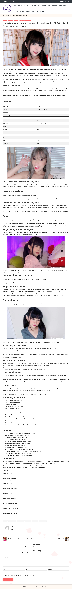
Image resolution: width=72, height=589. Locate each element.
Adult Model (10, 20)
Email (27, 569)
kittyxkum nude (35, 520)
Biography (16, 20)
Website (50, 569)
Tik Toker (29, 20)
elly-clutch (13, 92)
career (15, 77)
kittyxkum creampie (12, 520)
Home (4, 15)
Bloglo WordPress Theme (47, 586)
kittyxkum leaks (27, 520)
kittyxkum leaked (20, 520)
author (13, 527)
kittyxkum (5, 520)
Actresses (5, 20)
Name (4, 569)
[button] (13, 529)
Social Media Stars (22, 20)
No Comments (23, 26)
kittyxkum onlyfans (43, 520)
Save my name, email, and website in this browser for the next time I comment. (19, 575)
